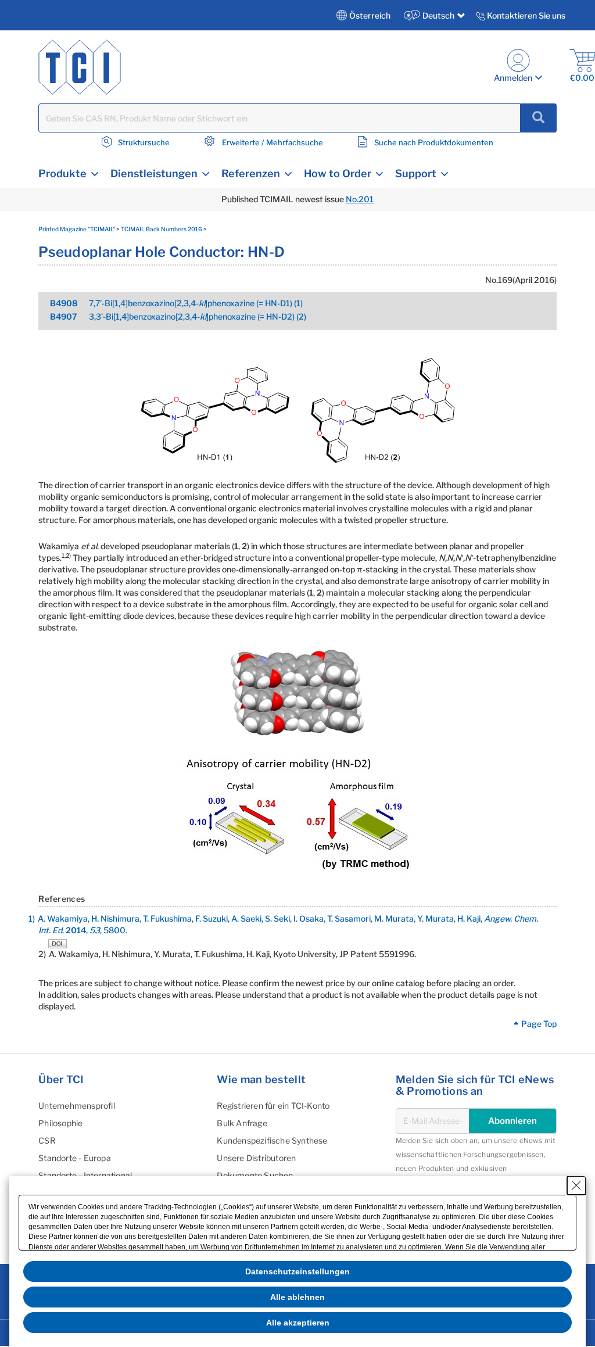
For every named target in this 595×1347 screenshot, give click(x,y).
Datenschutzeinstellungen (297, 1271)
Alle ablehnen (297, 1297)
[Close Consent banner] (576, 1185)
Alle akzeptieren (297, 1322)
